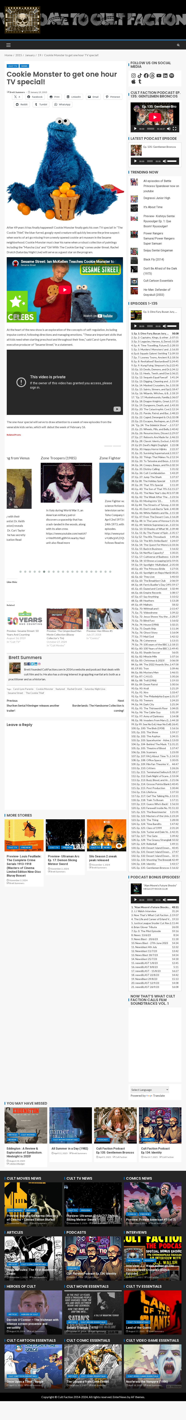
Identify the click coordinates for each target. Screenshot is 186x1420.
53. (149, 540)
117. (151, 796)
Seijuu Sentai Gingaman (158, 250)
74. (145, 624)
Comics (144, 1210)
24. (151, 425)
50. (151, 528)
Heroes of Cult (29, 1268)
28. (151, 441)
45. (151, 508)
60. (148, 568)
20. (145, 982)
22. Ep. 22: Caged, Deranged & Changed (151, 417)
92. (151, 696)
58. (151, 560)
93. (142, 700)
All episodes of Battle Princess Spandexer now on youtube (161, 186)
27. (151, 437)
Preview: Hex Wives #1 (99, 630)
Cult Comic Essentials (80, 1376)
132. (151, 855)
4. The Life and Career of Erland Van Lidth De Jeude (151, 919)
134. (143, 863)
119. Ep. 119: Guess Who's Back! (149, 804)
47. (151, 516)
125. (146, 827)
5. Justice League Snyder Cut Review (151, 923)
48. (150, 520)
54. (151, 544)
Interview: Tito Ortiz (140, 1273)
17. (151, 397)
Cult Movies (28, 1135)
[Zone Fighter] (66, 478)
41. (151, 492)
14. (151, 385)
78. (143, 640)
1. (151, 907)
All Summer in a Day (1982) (70, 1148)
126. (151, 831)
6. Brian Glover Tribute (144, 927)
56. (147, 552)
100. (148, 728)
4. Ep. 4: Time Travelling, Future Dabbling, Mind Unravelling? (151, 345)
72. (151, 616)
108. (146, 760)
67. (145, 596)
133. (151, 859)
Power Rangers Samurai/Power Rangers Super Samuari (159, 238)
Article (13, 1135)
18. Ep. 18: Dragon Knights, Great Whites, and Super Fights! (151, 401)
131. (151, 851)
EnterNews (120, 1397)
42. (151, 496)
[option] (33, 1204)
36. (148, 473)
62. (143, 576)
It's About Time (153, 207)
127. (144, 835)
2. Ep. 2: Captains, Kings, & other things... (151, 337)
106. (144, 752)
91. (139, 692)
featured (60, 689)
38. (148, 481)
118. (147, 800)
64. (150, 584)
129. (144, 843)
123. (144, 819)
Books (131, 1210)
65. (149, 588)
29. (149, 445)
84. (151, 664)
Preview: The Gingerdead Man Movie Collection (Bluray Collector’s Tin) (64, 634)
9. (144, 939)
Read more (62, 542)
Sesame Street (15, 693)
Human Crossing (18, 1381)
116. (144, 792)
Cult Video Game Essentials (143, 1372)
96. (146, 712)
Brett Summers (17, 92)
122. (151, 815)
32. (151, 457)
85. (140, 668)
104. (151, 744)
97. (147, 716)
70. (145, 608)
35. (145, 469)
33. (151, 461)
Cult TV (13, 66)
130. (151, 847)
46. (151, 512)
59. (151, 564)
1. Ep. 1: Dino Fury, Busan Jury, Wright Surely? (151, 333)
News (24, 66)
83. (148, 660)
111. (150, 772)
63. (148, 580)
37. (146, 477)
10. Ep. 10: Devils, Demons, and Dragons (151, 369)
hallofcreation (96, 1331)
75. (143, 628)
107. (151, 756)
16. (151, 393)
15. (151, 389)
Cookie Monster (44, 689)
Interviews (134, 1268)
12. (144, 951)
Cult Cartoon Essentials (158, 280)
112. (151, 776)
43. (147, 500)
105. (148, 748)
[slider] (172, 161)
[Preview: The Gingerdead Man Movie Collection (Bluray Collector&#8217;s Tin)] (65, 618)
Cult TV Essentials (138, 1322)
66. (146, 592)
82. (144, 656)
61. (150, 572)
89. (144, 684)
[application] (155, 117)
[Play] (135, 129)
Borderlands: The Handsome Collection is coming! (98, 705)
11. (144, 947)
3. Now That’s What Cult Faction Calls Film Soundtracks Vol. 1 (151, 915)
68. (142, 600)
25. (151, 429)
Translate (159, 1095)
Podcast (103, 1140)
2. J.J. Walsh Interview (143, 911)
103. (151, 740)
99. (150, 724)
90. (140, 688)
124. (146, 823)
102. (145, 736)
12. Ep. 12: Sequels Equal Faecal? (149, 377)
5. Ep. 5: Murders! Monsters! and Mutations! (151, 349)
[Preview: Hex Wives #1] (104, 618)
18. (145, 974)
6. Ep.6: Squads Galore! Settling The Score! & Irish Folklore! (151, 353)
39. (147, 485)
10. (149, 943)
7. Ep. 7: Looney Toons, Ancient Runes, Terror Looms (151, 357)
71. (144, 612)
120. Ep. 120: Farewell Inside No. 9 (150, 808)
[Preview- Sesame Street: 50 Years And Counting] (25, 618)
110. (143, 768)
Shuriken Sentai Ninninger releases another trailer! (33, 705)
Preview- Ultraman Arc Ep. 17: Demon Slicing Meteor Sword (63, 860)
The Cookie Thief (35, 693)
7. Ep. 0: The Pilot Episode (146, 931)
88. (143, 680)
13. (151, 381)
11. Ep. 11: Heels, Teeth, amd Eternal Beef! (151, 373)
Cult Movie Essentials (65, 1140)
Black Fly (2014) (153, 259)
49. (151, 524)
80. (151, 648)
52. (148, 536)
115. (148, 788)
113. (151, 780)
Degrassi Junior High (156, 198)
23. (151, 421)
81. (145, 652)
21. (145, 986)
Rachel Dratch (74, 689)
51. (151, 532)
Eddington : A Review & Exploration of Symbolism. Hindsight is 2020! (24, 1152)
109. (151, 764)
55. (146, 548)
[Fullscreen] (174, 129)
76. (144, 632)
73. (143, 620)
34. (151, 465)
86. (145, 672)
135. (150, 867)
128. (151, 839)
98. (151, 720)
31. (151, 453)
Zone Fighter (51, 458)
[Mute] (169, 129)
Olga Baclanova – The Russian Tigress (33, 1273)
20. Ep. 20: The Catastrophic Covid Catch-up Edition (151, 409)
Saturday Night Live (95, 689)
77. (142, 636)
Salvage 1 (133, 1327)
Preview (25, 847)
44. (151, 504)
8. (141, 935)
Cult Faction (121, 1157)
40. (151, 488)
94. (142, 704)
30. (149, 449)
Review (12, 1140)
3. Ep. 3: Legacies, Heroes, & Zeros (150, 341)
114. (150, 784)
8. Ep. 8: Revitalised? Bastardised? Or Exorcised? (151, 361)
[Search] (178, 45)
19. (151, 405)
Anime (12, 1376)
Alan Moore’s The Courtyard (85, 1381)
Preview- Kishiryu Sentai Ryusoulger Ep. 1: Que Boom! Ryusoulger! (159, 221)
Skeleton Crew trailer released (87, 1219)
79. (151, 644)
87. (142, 676)
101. (144, 732)
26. (151, 433)
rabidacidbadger (17, 1163)
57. (150, 556)
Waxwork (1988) (77, 1327)
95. (149, 708)
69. (142, 604)
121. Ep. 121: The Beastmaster (148, 812)
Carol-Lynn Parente (23, 689)
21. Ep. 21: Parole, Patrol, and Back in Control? (151, 413)
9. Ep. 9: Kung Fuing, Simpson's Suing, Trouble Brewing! (151, 365)
